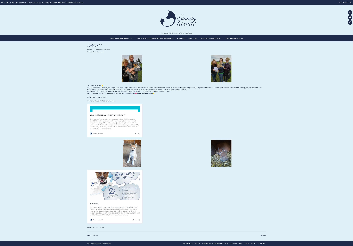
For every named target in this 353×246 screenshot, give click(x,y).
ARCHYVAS (253, 243)
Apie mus (11, 2)
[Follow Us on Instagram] (350, 22)
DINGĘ (240, 243)
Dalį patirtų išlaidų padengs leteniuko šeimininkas (155, 38)
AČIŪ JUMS (197, 243)
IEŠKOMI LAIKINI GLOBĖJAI (234, 38)
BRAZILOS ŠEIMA (92, 235)
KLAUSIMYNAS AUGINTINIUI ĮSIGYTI (121, 38)
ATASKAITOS (30, 2)
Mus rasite (54, 2)
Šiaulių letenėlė (106, 49)
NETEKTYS (246, 243)
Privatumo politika (187, 243)
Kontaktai (48, 2)
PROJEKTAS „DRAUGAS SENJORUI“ (211, 38)
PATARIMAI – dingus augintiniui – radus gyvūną (215, 243)
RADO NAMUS (233, 243)
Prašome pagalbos (39, 2)
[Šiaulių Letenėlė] (176, 19)
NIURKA (263, 235)
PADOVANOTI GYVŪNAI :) (98, 227)
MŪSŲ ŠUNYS (181, 38)
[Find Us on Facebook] (350, 17)
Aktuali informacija (20, 2)
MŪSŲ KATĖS (193, 38)
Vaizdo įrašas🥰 (149, 93)
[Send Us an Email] (350, 12)
